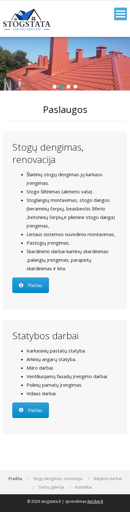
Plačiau (35, 285)
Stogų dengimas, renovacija (57, 479)
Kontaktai (83, 487)
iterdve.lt (95, 501)
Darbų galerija (51, 487)
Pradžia (15, 479)
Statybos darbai (107, 479)
